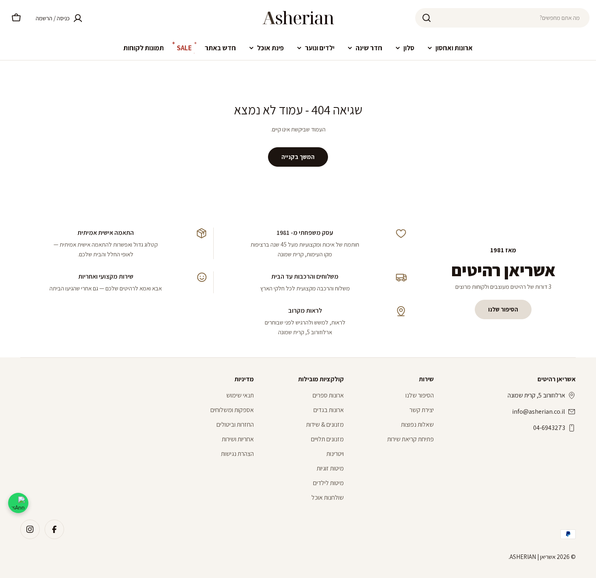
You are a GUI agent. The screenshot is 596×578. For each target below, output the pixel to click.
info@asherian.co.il (538, 411)
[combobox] (502, 18)
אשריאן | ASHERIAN (532, 557)
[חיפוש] (426, 18)
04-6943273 (549, 427)
